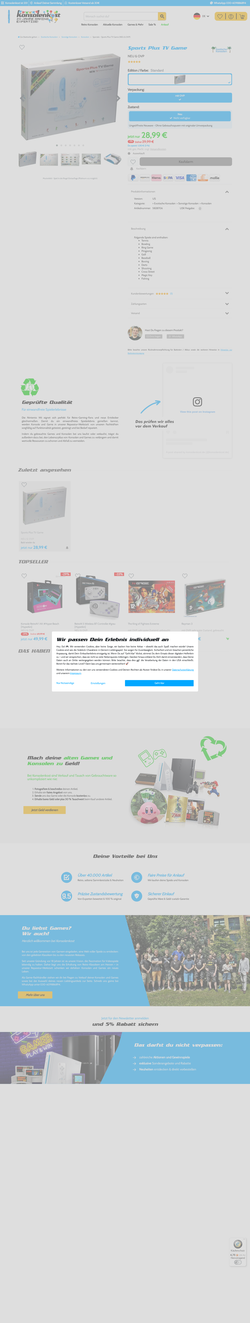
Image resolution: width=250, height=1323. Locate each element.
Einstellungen (98, 683)
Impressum (75, 673)
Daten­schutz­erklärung (183, 669)
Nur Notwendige (65, 683)
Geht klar (159, 683)
